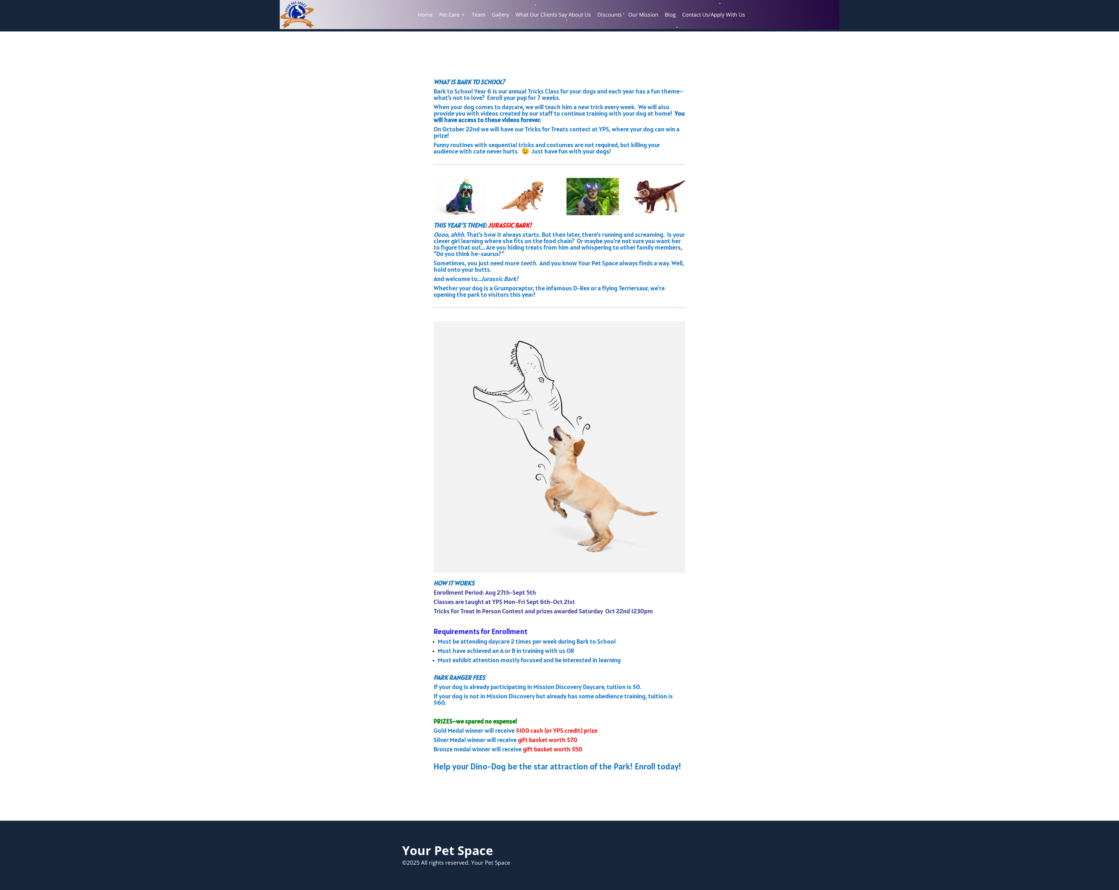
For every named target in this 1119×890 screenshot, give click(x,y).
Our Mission (643, 14)
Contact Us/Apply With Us (713, 14)
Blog (670, 14)
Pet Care (449, 14)
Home (425, 14)
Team (478, 14)
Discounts (609, 14)
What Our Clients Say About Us (553, 14)
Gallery (500, 14)
